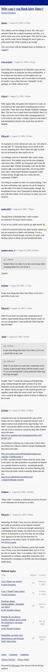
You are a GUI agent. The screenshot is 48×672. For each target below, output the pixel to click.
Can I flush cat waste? (11, 581)
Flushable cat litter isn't (12, 635)
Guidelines (24, 654)
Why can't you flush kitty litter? (22, 8)
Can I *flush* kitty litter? (13, 591)
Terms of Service (8, 659)
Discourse (16, 665)
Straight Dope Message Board (13, 3)
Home (3, 654)
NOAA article (10, 542)
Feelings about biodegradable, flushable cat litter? (12, 604)
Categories (13, 654)
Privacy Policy (23, 659)
